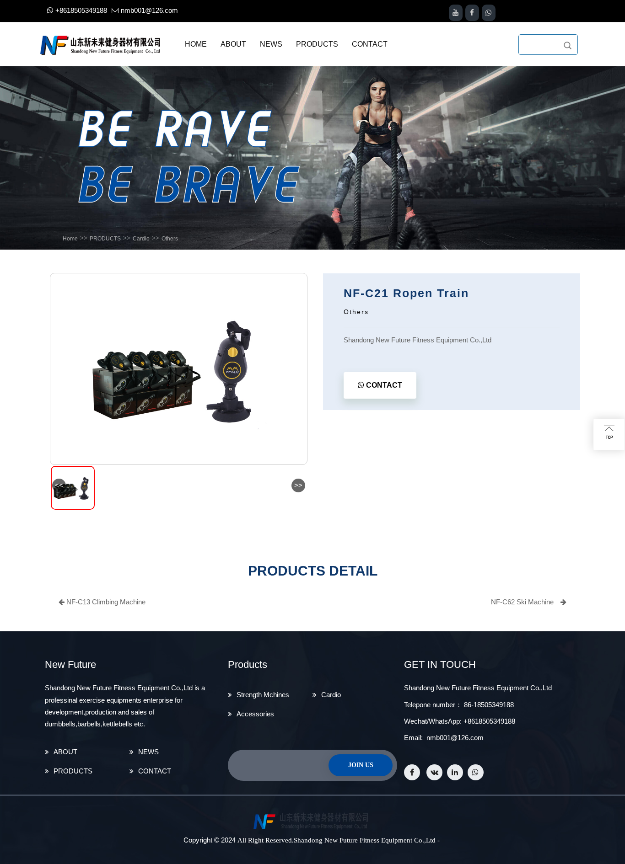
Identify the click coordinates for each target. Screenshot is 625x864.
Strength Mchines (263, 695)
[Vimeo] (476, 772)
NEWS (148, 752)
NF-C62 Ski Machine (522, 602)
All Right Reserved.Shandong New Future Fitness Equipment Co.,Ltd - (338, 840)
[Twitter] (434, 772)
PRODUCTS (105, 238)
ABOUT (65, 752)
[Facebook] (412, 772)
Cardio (141, 238)
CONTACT (383, 385)
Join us (360, 765)
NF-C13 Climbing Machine (105, 602)
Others (170, 238)
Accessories (255, 714)
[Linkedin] (455, 772)
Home (70, 238)
